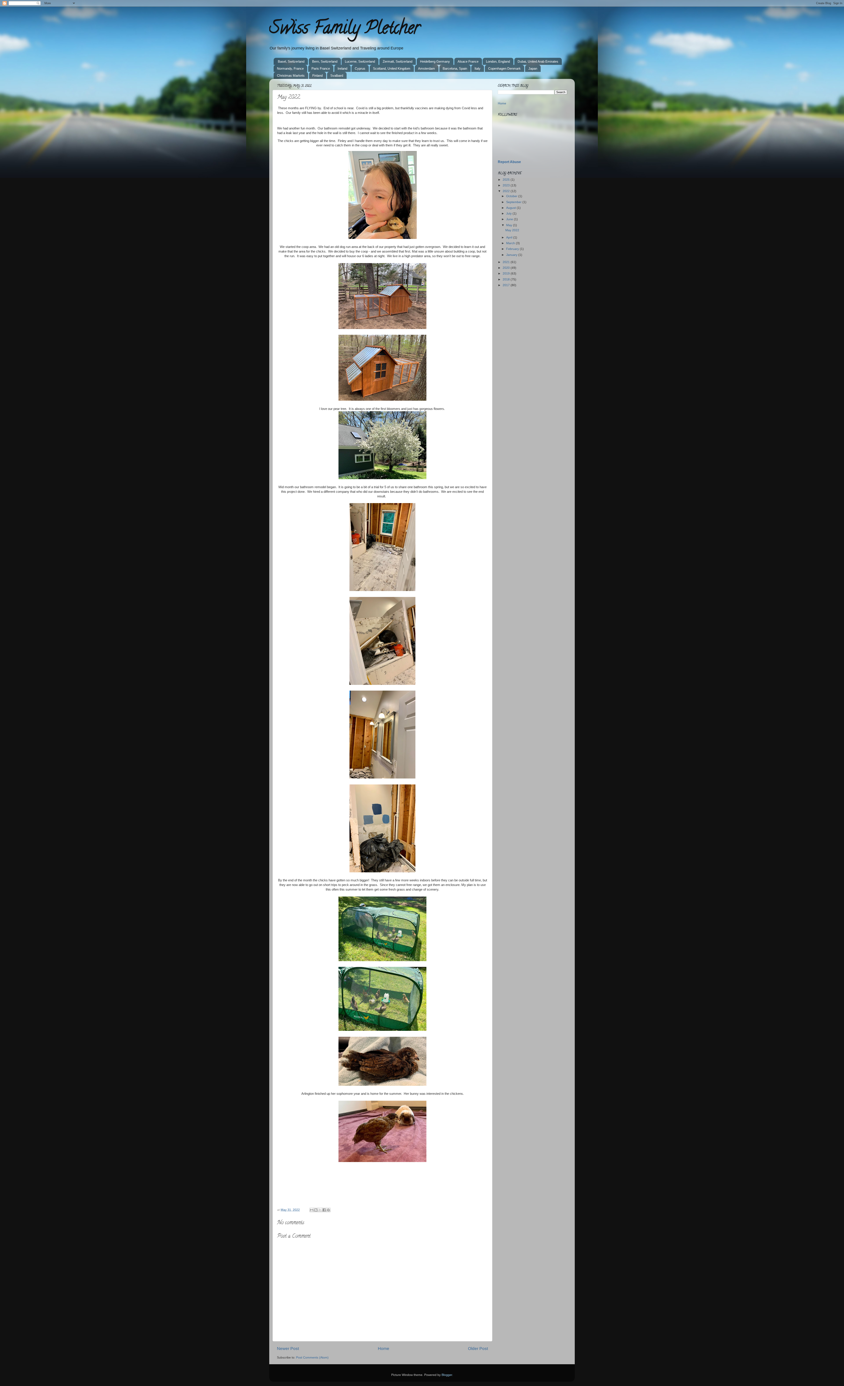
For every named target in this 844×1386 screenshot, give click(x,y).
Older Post (478, 1348)
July (509, 213)
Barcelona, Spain (455, 68)
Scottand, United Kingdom (391, 68)
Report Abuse (509, 162)
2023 (507, 185)
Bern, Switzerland (324, 61)
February (513, 249)
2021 (507, 262)
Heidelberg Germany (435, 61)
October (512, 196)
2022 (507, 191)
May (509, 225)
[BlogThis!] (316, 1210)
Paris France (320, 68)
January (512, 254)
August (511, 207)
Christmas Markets (291, 75)
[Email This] (311, 1210)
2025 (507, 179)
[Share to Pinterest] (328, 1210)
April (509, 237)
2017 (507, 285)
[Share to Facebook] (324, 1210)
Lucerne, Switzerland (360, 61)
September (514, 202)
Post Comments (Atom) (312, 1357)
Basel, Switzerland (291, 61)
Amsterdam (426, 68)
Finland (317, 75)
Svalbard (336, 75)
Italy (477, 68)
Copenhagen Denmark (504, 68)
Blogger (447, 1375)
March (511, 243)
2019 (507, 273)
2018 (507, 279)
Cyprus (360, 68)
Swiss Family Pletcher (344, 29)
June (510, 219)
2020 (507, 267)
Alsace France (468, 61)
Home (383, 1348)
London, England (498, 61)
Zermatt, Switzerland (397, 61)
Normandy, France (290, 68)
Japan (532, 68)
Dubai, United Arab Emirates (538, 61)
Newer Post (288, 1348)
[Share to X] (320, 1210)
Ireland (342, 68)
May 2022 (512, 230)
